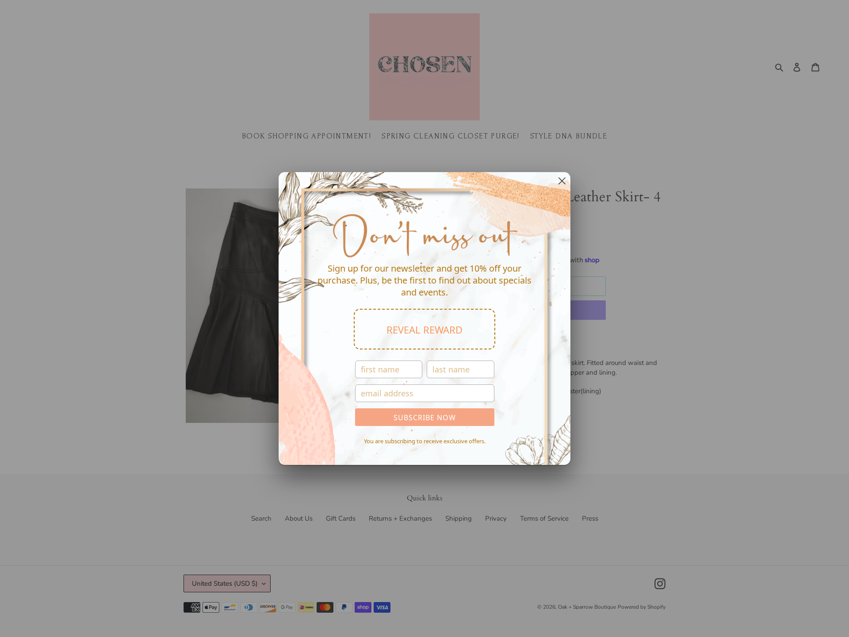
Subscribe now (425, 417)
